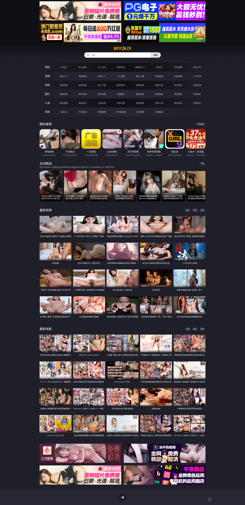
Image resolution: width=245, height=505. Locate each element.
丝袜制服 (159, 76)
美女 (187, 210)
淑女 (195, 329)
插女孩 (64, 112)
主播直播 (178, 76)
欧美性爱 (121, 85)
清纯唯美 (159, 94)
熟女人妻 (140, 76)
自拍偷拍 (83, 76)
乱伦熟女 (178, 85)
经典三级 (159, 85)
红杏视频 (140, 112)
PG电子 (63, 67)
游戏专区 (121, 67)
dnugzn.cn (122, 48)
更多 (202, 210)
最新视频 (46, 210)
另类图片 (197, 94)
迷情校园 (140, 103)
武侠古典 (121, 103)
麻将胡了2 (140, 67)
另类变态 (197, 85)
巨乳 (195, 210)
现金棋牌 (178, 67)
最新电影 (46, 329)
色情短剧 (159, 112)
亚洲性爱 (64, 85)
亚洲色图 (83, 94)
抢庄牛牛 (197, 67)
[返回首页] (210, 499)
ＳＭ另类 (197, 76)
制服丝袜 (140, 85)
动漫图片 (121, 94)
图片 (47, 94)
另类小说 (159, 103)
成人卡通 (102, 85)
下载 (202, 163)
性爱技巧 (197, 103)
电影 (47, 85)
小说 (47, 103)
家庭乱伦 (83, 103)
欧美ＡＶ (102, 76)
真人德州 (83, 67)
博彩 (47, 67)
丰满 (187, 329)
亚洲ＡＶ (64, 76)
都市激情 (64, 103)
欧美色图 (102, 94)
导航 (47, 112)
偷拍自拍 (83, 85)
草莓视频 (102, 112)
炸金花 (159, 67)
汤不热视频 (121, 112)
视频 (47, 76)
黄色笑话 (178, 103)
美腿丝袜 (140, 94)
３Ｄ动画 (121, 76)
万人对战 (102, 67)
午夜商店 (83, 112)
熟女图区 (178, 94)
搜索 (156, 55)
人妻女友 (102, 103)
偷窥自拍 (64, 94)
